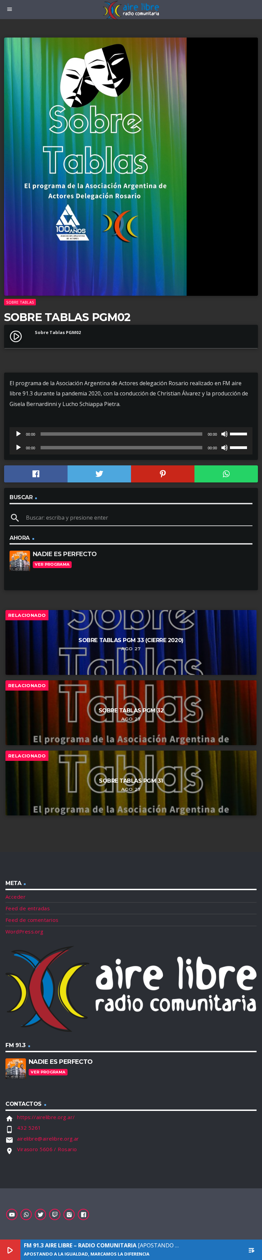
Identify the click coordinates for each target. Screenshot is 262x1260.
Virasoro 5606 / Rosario (47, 1149)
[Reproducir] (18, 434)
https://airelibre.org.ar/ (46, 1117)
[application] (131, 434)
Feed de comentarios (32, 919)
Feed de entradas (27, 908)
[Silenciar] (224, 434)
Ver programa (52, 564)
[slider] (239, 433)
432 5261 (29, 1127)
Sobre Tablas (20, 302)
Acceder (15, 896)
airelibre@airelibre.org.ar (48, 1138)
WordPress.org (24, 931)
